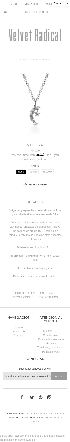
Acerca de (19, 331)
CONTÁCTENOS (47, 297)
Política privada (51, 351)
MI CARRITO (36, 12)
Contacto (19, 335)
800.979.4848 (51, 331)
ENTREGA (46, 293)
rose (21, 172)
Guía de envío (51, 335)
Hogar (23, 59)
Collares (34, 59)
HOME (11, 4)
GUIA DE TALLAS (25, 293)
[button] (60, 3)
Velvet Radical (44, 414)
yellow (47, 172)
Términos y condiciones (51, 347)
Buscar (19, 327)
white (33, 172)
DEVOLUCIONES (22, 297)
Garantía (51, 343)
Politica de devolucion (51, 339)
